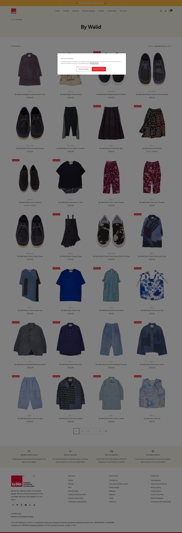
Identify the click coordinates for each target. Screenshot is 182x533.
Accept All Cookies (99, 69)
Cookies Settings (83, 69)
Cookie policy (94, 63)
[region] (92, 64)
